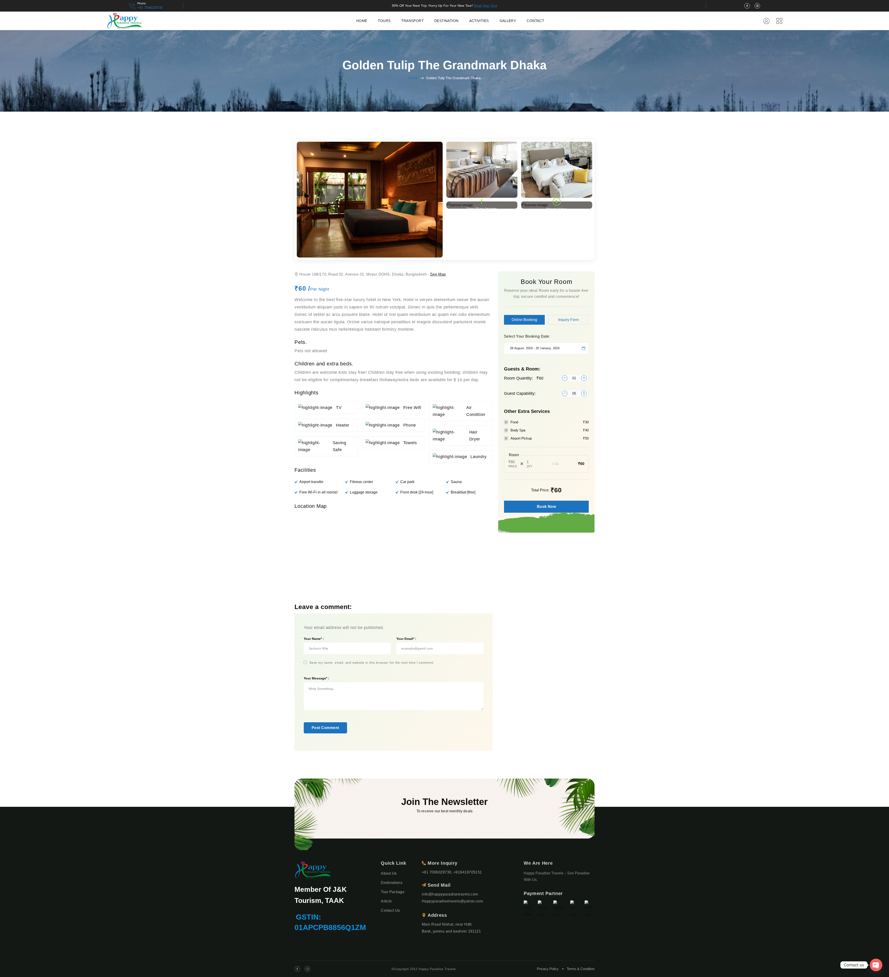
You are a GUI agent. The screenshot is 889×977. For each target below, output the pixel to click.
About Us (389, 873)
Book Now (546, 507)
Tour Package (392, 892)
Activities (479, 21)
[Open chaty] (876, 965)
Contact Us (390, 910)
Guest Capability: (520, 393)
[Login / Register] (766, 20)
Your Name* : (314, 638)
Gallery (508, 21)
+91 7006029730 (150, 7)
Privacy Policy (548, 969)
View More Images (481, 208)
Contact (535, 21)
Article (386, 901)
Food (549, 422)
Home (361, 21)
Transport (412, 21)
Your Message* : (316, 678)
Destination (446, 21)
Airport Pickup (549, 438)
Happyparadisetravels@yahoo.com (452, 901)
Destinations (391, 883)
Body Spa (549, 430)
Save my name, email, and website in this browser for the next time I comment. (372, 662)
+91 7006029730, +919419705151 (452, 872)
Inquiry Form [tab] (568, 320)
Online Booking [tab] (524, 320)
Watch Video (556, 208)
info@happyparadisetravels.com (450, 894)
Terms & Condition (581, 969)
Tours (384, 21)
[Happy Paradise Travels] (124, 21)
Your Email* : (406, 638)
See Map (438, 274)
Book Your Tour (485, 5)
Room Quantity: (523, 378)
